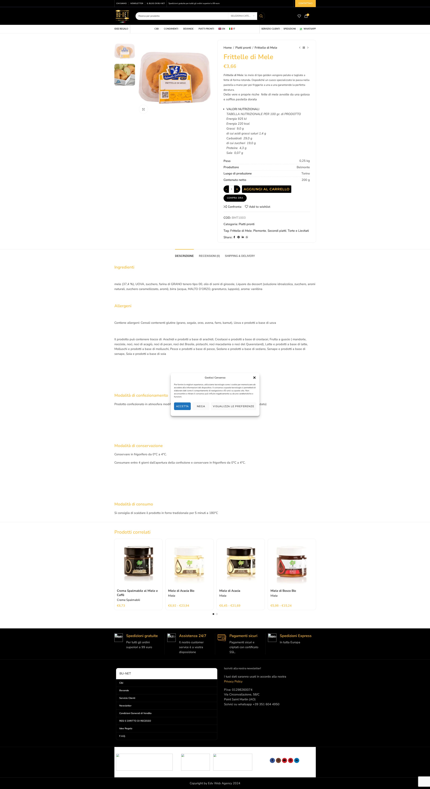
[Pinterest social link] (238, 237)
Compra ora (235, 197)
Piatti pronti (243, 48)
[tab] (184, 254)
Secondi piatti (277, 231)
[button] (254, 377)
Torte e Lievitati (298, 231)
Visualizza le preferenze (233, 406)
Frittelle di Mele (241, 231)
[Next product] (308, 48)
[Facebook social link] (234, 237)
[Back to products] (304, 48)
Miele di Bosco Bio (283, 591)
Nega (201, 406)
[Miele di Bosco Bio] (292, 563)
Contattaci (305, 3)
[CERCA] (261, 16)
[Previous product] (300, 48)
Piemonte (259, 231)
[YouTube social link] (284, 760)
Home (228, 48)
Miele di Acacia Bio (181, 591)
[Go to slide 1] (213, 614)
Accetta (182, 406)
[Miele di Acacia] (241, 563)
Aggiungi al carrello (267, 189)
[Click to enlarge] (143, 109)
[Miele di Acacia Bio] (189, 563)
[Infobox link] (138, 641)
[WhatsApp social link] (247, 237)
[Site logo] (122, 16)
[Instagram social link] (278, 760)
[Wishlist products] (299, 16)
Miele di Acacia (229, 591)
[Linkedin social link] (243, 237)
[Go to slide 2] (217, 614)
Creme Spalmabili (128, 600)
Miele (171, 596)
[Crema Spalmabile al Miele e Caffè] (138, 563)
